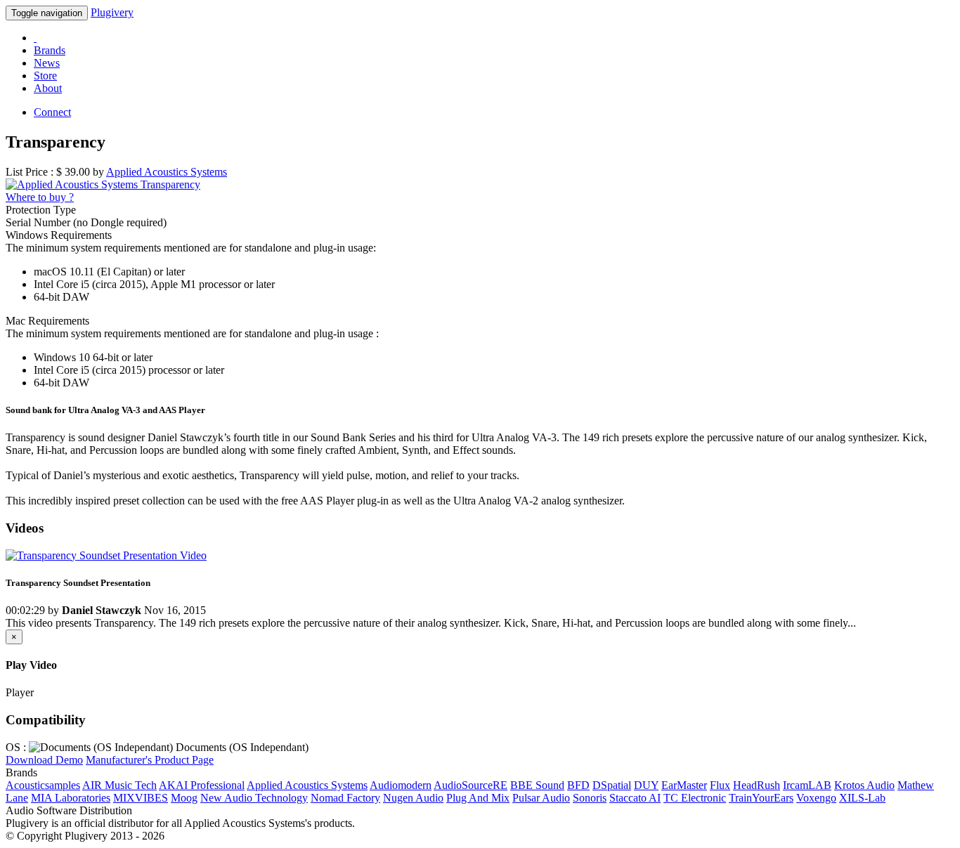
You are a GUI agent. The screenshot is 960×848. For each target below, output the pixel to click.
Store (45, 75)
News (47, 63)
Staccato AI (635, 798)
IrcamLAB (807, 785)
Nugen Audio (413, 798)
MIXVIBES (140, 798)
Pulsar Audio (541, 798)
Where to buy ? (40, 197)
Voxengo (816, 798)
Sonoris (590, 798)
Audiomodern (401, 785)
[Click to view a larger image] (103, 184)
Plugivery (112, 12)
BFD (578, 785)
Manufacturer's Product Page (150, 760)
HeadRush (756, 785)
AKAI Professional (202, 785)
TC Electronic (694, 798)
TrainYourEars (761, 798)
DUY (646, 785)
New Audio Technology (254, 798)
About (48, 88)
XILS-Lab (862, 798)
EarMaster (684, 785)
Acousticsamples (43, 785)
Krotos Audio (864, 785)
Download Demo (44, 760)
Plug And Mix (478, 798)
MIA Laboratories (70, 798)
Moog (184, 798)
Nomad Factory (345, 798)
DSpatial (611, 785)
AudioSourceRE (470, 785)
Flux (720, 785)
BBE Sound (537, 785)
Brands (49, 50)
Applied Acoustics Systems (307, 785)
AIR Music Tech (119, 785)
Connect (52, 112)
